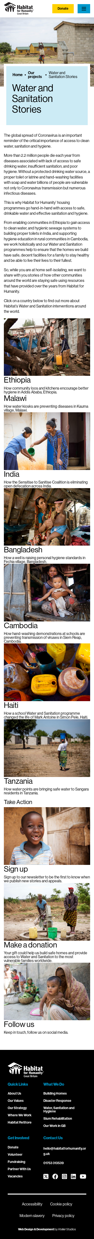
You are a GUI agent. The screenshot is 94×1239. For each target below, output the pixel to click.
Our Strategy (17, 1108)
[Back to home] (19, 13)
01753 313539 (53, 1163)
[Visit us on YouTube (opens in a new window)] (83, 1177)
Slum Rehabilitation (57, 1119)
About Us (14, 1093)
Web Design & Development (36, 1229)
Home (18, 75)
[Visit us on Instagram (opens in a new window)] (64, 1177)
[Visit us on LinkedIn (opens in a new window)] (73, 1177)
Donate (63, 9)
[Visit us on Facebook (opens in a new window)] (55, 1177)
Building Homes (55, 1093)
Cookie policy (61, 1204)
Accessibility (32, 1204)
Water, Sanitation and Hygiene (58, 1109)
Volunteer (15, 1155)
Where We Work (20, 1115)
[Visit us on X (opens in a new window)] (45, 1177)
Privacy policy (63, 1215)
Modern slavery (32, 1215)
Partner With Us (19, 1169)
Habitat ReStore (20, 1122)
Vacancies (15, 1176)
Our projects (35, 75)
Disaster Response (57, 1101)
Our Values (16, 1101)
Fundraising (16, 1162)
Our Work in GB (54, 1126)
